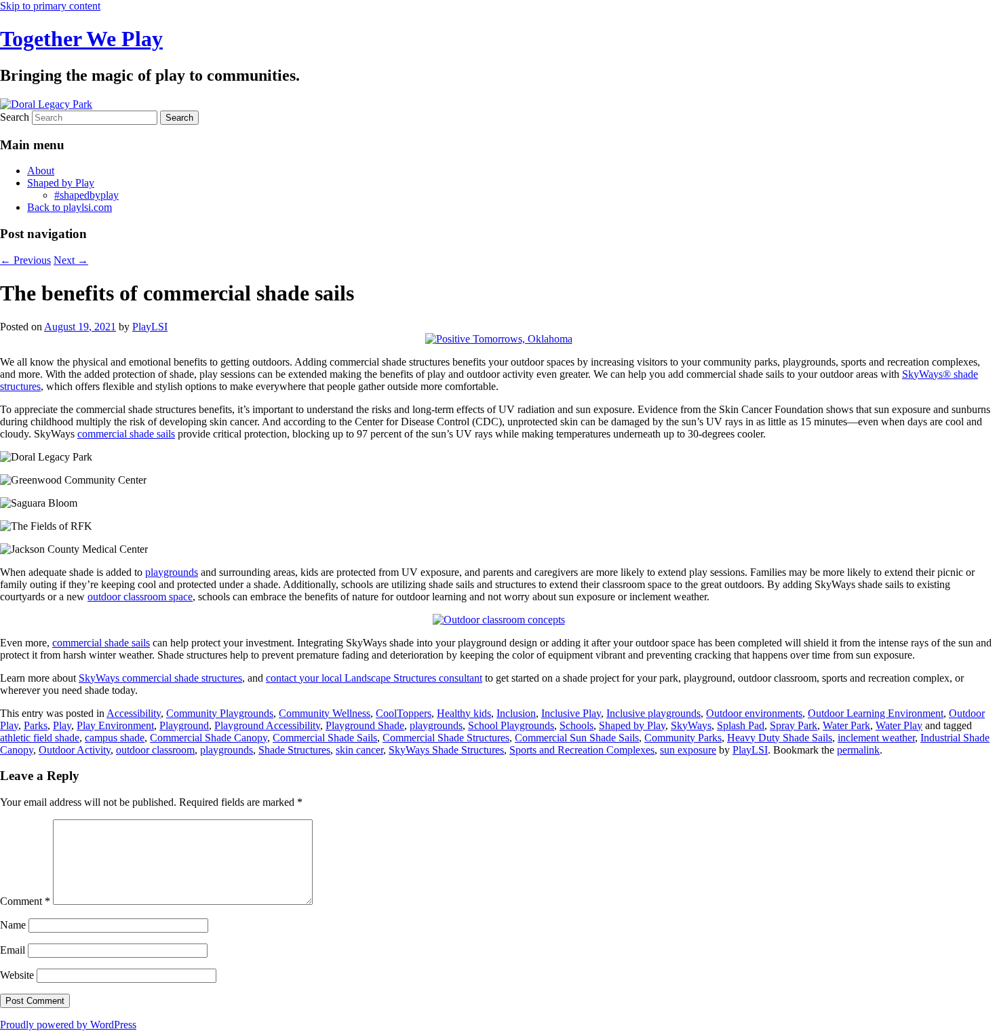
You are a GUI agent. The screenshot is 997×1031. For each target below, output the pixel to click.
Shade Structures (294, 750)
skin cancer (359, 750)
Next (71, 260)
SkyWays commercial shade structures (160, 678)
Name (13, 925)
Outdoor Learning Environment (875, 713)
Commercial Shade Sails (325, 737)
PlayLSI (150, 326)
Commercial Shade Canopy (208, 737)
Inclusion (516, 713)
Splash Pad (740, 725)
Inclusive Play (571, 713)
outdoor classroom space (140, 596)
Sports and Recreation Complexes (581, 750)
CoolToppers (403, 713)
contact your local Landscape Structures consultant (374, 678)
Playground (184, 725)
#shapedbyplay (86, 195)
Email (12, 950)
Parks (35, 725)
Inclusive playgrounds (653, 713)
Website (17, 975)
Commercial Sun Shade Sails (577, 737)
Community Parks (683, 737)
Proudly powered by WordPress (68, 1024)
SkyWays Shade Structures (446, 750)
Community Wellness (324, 713)
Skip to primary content (50, 6)
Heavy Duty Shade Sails (779, 737)
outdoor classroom (155, 750)
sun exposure (688, 750)
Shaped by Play (60, 183)
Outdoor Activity (75, 750)
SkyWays (691, 725)
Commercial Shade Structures (446, 737)
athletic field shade (39, 737)
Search (14, 117)
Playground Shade (365, 725)
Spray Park (793, 725)
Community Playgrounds (219, 713)
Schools (576, 725)
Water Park (846, 725)
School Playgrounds (511, 725)
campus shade (114, 737)
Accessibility (133, 713)
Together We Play (81, 38)
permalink (858, 750)
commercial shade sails (126, 434)
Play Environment (115, 725)
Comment (25, 901)
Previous (25, 260)
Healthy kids (464, 713)
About (40, 170)
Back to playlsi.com (69, 207)
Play (62, 725)
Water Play (899, 725)
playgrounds (171, 572)
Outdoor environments (754, 713)
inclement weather (876, 737)
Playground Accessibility (267, 725)
